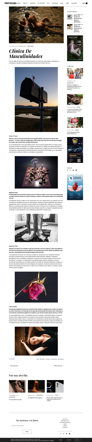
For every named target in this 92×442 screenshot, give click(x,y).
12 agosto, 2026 (71, 107)
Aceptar (60, 439)
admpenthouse (22, 46)
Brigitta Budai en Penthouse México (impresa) (78, 18)
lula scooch (54, 359)
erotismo (42, 359)
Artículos (65, 418)
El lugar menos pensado (15, 399)
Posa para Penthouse (65, 422)
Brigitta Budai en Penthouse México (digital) (78, 28)
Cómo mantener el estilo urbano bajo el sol (73, 133)
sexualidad (61, 359)
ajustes (52, 440)
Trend (78, 107)
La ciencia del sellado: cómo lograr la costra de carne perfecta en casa (74, 111)
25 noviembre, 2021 (13, 395)
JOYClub (48, 359)
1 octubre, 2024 (13, 46)
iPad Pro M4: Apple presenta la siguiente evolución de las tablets (55, 399)
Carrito (65, 425)
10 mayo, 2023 (31, 395)
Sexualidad (30, 46)
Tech (56, 395)
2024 (38, 359)
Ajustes (77, 439)
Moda (77, 130)
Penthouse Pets (65, 420)
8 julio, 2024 (50, 395)
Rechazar (69, 439)
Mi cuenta (65, 427)
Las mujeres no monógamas (35, 397)
